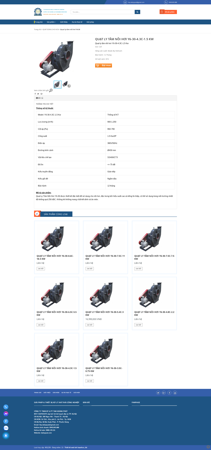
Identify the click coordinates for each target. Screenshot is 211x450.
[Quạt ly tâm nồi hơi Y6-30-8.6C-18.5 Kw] (57, 238)
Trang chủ (38, 22)
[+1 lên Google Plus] (42, 94)
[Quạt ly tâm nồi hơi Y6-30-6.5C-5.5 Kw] (57, 294)
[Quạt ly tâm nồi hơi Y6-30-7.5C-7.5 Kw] (154, 238)
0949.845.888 (173, 2)
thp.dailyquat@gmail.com (136, 2)
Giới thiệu (64, 22)
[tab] (105, 98)
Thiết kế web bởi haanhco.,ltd (76, 447)
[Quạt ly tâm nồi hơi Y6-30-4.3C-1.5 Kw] (57, 350)
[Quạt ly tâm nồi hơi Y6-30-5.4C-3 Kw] (105, 294)
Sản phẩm (51, 22)
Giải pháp (90, 22)
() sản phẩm (169, 12)
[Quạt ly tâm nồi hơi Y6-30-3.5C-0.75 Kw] (105, 350)
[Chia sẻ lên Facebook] (35, 94)
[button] (89, 59)
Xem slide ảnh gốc (41, 90)
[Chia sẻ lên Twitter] (38, 94)
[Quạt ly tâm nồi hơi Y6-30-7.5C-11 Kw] (105, 238)
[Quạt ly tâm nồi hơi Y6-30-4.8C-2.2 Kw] (154, 294)
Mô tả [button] (40, 98)
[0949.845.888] (6, 407)
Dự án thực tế (77, 22)
